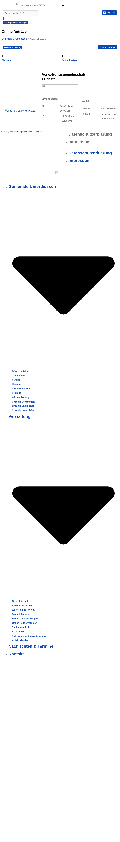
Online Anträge (69, 60)
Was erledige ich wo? (23, 610)
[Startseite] (2, 56)
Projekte (16, 393)
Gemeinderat (19, 375)
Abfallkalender (20, 640)
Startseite (6, 60)
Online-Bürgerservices (24, 623)
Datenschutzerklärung (90, 134)
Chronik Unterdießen (23, 410)
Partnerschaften (21, 388)
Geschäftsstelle (20, 601)
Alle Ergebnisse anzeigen (15, 23)
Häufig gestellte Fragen (25, 618)
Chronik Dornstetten (23, 401)
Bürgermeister (20, 371)
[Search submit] (3, 18)
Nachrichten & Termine (30, 646)
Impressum (79, 142)
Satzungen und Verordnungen (29, 636)
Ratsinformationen (22, 605)
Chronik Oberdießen (23, 406)
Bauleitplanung (20, 614)
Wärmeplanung (20, 397)
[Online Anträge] (62, 56)
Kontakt (16, 654)
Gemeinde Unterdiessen (14, 39)
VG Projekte (18, 631)
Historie (16, 384)
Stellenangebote (21, 627)
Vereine (16, 380)
